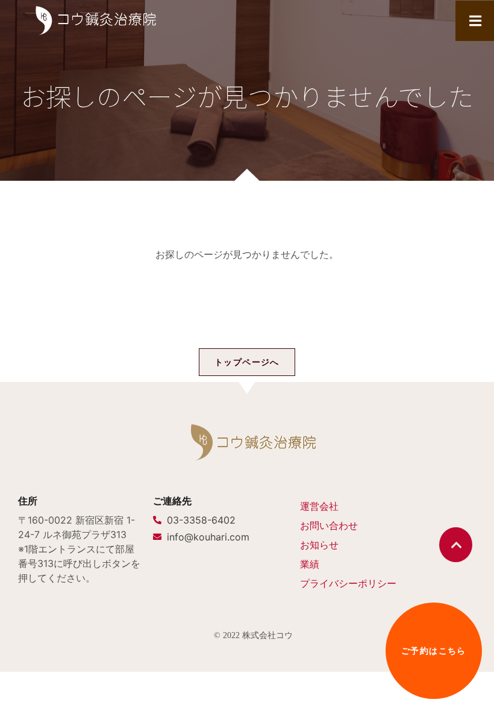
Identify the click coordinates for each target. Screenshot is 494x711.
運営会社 (319, 506)
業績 (309, 564)
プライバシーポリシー (348, 583)
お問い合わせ (329, 525)
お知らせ (319, 545)
